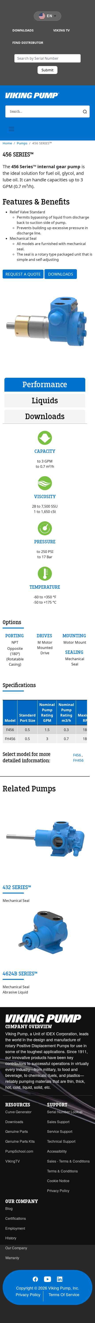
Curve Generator (18, 1111)
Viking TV (61, 30)
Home (7, 143)
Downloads (23, 30)
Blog (9, 1208)
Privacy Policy (58, 1190)
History (10, 1237)
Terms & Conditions (62, 1171)
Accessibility (57, 1151)
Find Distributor (27, 43)
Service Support (59, 1131)
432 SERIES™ (17, 887)
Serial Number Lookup (64, 1111)
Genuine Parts (16, 1131)
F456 (77, 755)
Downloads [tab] (45, 416)
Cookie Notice (58, 1180)
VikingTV (12, 1161)
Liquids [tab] (45, 401)
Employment (15, 1228)
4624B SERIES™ (20, 973)
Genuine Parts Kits (20, 1141)
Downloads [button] (60, 274)
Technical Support (61, 1141)
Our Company (16, 1247)
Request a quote (23, 274)
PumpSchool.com (19, 1151)
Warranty (12, 1257)
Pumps (22, 143)
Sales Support (58, 1121)
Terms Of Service (64, 1294)
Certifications (15, 1218)
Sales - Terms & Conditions (68, 1161)
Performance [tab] (45, 385)
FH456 (78, 760)
